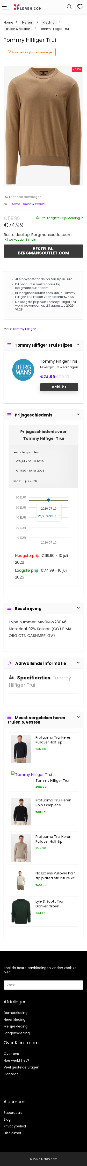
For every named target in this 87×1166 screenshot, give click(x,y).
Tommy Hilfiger (24, 329)
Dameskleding (16, 1012)
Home (8, 22)
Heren (27, 22)
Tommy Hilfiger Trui (58, 361)
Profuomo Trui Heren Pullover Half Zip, (53, 839)
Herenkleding (14, 1019)
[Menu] (6, 6)
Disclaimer (12, 1133)
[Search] (69, 6)
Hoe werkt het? (16, 1060)
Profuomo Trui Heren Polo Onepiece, (53, 802)
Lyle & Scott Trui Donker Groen (49, 904)
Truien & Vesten (18, 28)
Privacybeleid (15, 1126)
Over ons (11, 1053)
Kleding (49, 22)
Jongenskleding (17, 1033)
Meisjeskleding (16, 1026)
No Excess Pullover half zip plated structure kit (55, 876)
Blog (7, 1119)
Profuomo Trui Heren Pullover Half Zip (53, 740)
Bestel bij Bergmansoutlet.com (43, 251)
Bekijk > (59, 387)
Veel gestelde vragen (21, 1067)
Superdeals (13, 1112)
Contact (11, 1074)
